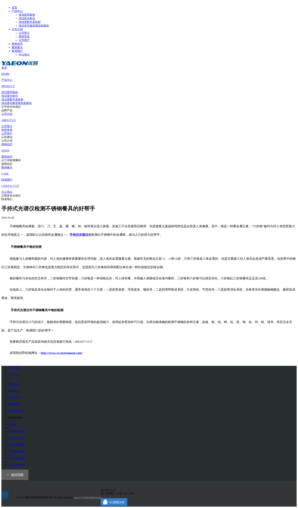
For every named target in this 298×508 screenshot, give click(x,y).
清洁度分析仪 (27, 18)
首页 (14, 7)
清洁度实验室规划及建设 (34, 25)
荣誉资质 (24, 36)
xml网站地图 (15, 410)
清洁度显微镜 (16, 458)
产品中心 (17, 11)
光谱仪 (12, 424)
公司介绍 (17, 29)
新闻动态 (17, 43)
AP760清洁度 (16, 464)
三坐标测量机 (16, 451)
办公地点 (24, 54)
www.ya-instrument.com (87, 497)
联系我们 (17, 51)
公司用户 (24, 40)
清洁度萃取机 (27, 14)
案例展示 (17, 47)
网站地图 (13, 404)
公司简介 (24, 32)
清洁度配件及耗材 (30, 22)
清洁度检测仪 (16, 431)
